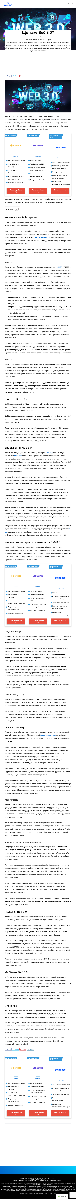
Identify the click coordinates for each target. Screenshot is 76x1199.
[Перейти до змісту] (16, 209)
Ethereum (18, 456)
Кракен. (38, 156)
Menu (72, 4)
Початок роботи (16, 190)
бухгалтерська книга (48, 735)
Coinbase (60, 158)
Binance (15, 156)
